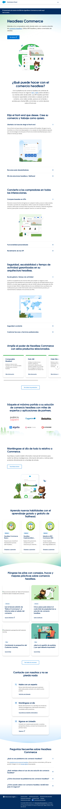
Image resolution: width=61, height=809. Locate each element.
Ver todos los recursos (30, 662)
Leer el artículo (38, 617)
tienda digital (24, 764)
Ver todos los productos (30, 387)
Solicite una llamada (24, 694)
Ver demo (12, 37)
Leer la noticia (5, 12)
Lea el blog (8, 652)
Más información (10, 374)
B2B (37, 93)
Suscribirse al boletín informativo (28, 712)
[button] (57, 367)
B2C (33, 93)
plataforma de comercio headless (19, 762)
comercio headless (15, 28)
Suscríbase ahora (14, 466)
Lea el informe (9, 617)
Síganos (21, 731)
